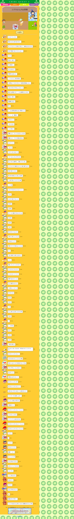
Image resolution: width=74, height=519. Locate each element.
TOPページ (20, 516)
